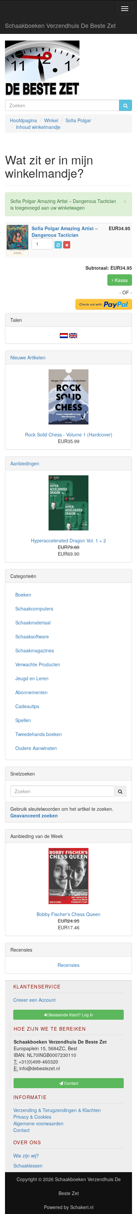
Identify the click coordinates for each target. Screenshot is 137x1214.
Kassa (120, 280)
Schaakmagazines (34, 650)
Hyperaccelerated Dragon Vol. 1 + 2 (68, 540)
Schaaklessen (28, 1165)
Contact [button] (70, 1083)
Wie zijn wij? (26, 1155)
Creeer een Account (34, 999)
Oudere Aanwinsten (36, 748)
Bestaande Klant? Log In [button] (70, 1014)
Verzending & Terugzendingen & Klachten (57, 1110)
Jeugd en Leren (32, 678)
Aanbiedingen (24, 463)
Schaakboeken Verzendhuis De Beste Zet (60, 25)
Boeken (23, 594)
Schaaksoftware (32, 636)
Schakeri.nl (81, 1207)
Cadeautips (27, 706)
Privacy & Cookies (32, 1116)
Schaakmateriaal (33, 622)
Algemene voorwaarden (38, 1123)
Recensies (68, 965)
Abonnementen (31, 692)
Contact (21, 1130)
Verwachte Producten (37, 664)
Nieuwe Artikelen (28, 357)
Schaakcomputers (34, 608)
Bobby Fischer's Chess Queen (68, 914)
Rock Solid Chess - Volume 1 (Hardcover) (68, 434)
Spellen (23, 720)
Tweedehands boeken (38, 734)
